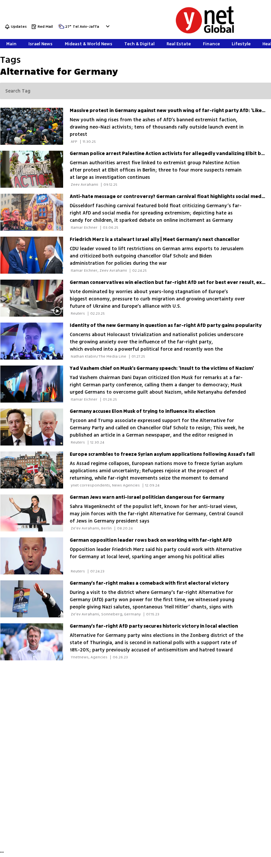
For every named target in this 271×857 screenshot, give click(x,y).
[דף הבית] (205, 32)
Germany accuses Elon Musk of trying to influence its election (142, 411)
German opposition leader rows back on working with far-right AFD (151, 540)
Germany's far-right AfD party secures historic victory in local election (154, 626)
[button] (107, 26)
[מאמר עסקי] (35, 169)
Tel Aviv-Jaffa (86, 26)
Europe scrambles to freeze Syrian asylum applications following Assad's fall (162, 454)
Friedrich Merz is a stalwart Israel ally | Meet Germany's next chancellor (155, 239)
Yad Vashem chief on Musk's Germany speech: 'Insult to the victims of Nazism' (162, 368)
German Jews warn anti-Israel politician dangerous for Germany (147, 497)
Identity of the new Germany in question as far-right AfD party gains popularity (165, 325)
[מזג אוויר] (61, 28)
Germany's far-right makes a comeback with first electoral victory (149, 583)
